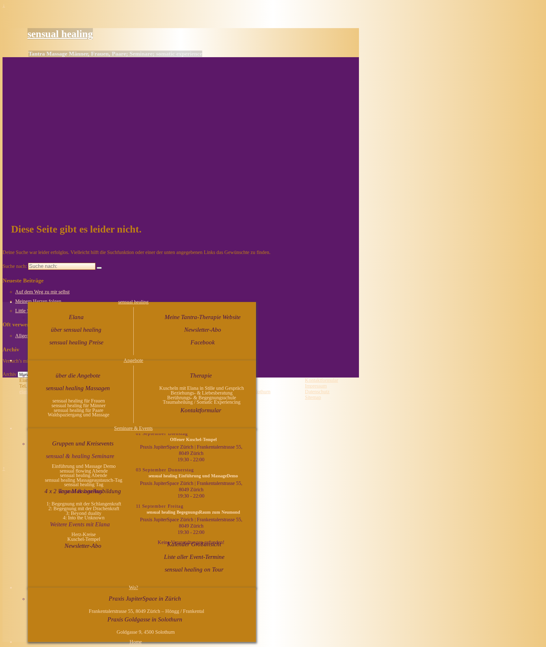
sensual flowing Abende (84, 471)
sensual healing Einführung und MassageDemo (193, 475)
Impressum (316, 386)
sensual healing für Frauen (78, 400)
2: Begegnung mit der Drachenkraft (83, 508)
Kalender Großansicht (194, 544)
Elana (76, 317)
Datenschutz (317, 391)
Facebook (203, 342)
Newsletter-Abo (202, 329)
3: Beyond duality (83, 513)
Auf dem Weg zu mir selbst (42, 291)
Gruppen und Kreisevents (82, 443)
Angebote (133, 360)
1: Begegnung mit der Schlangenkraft (83, 503)
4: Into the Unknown (84, 517)
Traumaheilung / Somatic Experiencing (201, 402)
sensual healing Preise (76, 342)
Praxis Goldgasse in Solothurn (144, 619)
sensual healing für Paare (78, 410)
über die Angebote (78, 375)
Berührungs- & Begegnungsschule (201, 397)
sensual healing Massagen (78, 388)
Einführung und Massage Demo (84, 466)
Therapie (201, 375)
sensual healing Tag (83, 484)
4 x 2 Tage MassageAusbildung (83, 491)
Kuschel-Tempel (83, 539)
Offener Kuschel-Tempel (193, 439)
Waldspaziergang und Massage (78, 414)
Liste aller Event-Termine (194, 556)
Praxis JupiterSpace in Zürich (145, 598)
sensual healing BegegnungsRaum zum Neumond (193, 512)
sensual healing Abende (83, 475)
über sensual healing (76, 329)
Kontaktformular (200, 410)
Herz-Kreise (83, 534)
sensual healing (60, 33)
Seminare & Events (133, 428)
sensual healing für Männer (79, 405)
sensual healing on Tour (194, 569)
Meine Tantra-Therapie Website (202, 317)
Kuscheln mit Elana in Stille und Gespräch (201, 388)
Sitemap (313, 397)
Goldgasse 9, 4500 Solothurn (146, 632)
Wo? (133, 587)
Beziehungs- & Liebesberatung (202, 393)
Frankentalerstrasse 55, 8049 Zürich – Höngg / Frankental (146, 611)
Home (136, 641)
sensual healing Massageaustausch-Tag (83, 480)
